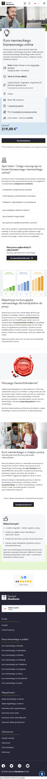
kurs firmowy (31, 468)
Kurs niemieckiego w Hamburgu (13, 660)
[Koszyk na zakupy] (25, 3)
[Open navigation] (44, 3)
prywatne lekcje (8, 485)
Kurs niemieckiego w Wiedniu (12, 655)
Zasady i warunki (8, 738)
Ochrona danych (8, 747)
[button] (4, 775)
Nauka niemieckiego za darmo (13, 699)
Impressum (6, 743)
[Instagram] (20, 766)
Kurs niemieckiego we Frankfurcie (14, 664)
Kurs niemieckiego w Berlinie (12, 646)
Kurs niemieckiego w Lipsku (12, 683)
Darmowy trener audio (10, 713)
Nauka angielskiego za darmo (13, 703)
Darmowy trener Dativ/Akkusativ (14, 717)
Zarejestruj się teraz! (23, 505)
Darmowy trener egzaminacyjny (14, 708)
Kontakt (5, 625)
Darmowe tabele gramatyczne (13, 722)
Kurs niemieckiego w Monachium (14, 650)
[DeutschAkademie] (8, 3)
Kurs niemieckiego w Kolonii (12, 674)
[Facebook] (4, 766)
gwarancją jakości (16, 106)
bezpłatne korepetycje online (25, 112)
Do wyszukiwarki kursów (20, 258)
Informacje (6, 752)
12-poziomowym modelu (23, 322)
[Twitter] (12, 766)
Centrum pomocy (8, 630)
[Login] (29, 3)
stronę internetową (30, 317)
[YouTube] (27, 766)
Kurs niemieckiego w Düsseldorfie (14, 678)
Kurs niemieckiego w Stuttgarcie (14, 669)
